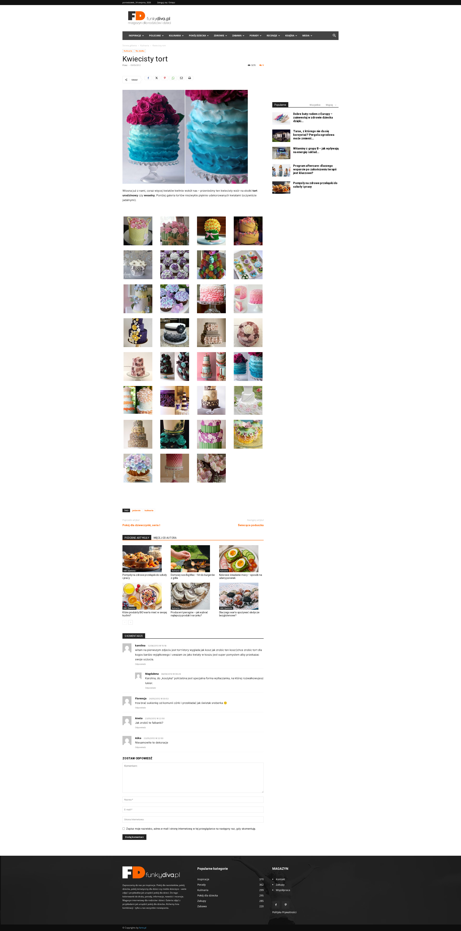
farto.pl (142, 927)
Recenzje (272, 35)
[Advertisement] (193, 496)
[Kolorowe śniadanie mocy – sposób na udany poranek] (241, 558)
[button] (334, 36)
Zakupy (280, 884)
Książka (289, 35)
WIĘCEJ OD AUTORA (164, 537)
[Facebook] (148, 79)
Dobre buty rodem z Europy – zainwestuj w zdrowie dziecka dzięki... (313, 117)
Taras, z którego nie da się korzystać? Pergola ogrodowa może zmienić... (313, 135)
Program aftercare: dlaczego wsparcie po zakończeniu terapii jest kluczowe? (314, 169)
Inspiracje (135, 35)
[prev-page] (124, 622)
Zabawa (236, 35)
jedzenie (136, 510)
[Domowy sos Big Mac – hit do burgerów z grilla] (193, 558)
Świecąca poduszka (251, 525)
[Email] (181, 79)
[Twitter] (156, 79)
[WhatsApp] (173, 79)
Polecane (155, 35)
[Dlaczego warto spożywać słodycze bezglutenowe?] (241, 596)
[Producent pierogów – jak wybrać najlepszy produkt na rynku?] (193, 596)
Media (305, 35)
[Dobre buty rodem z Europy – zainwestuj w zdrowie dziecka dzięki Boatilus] (281, 118)
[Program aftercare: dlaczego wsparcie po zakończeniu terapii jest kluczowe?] (281, 170)
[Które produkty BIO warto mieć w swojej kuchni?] (144, 596)
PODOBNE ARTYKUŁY (137, 537)
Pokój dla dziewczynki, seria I (141, 525)
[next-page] (130, 622)
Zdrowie (219, 35)
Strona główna (129, 45)
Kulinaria (175, 35)
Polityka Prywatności (284, 912)
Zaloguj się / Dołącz (166, 2)
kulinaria (149, 510)
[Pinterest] (164, 79)
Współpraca (283, 890)
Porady (254, 35)
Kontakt (280, 879)
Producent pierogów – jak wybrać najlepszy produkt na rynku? (189, 614)
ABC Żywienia (129, 570)
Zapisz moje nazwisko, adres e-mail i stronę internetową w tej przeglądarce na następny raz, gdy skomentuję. (191, 828)
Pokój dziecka (197, 35)
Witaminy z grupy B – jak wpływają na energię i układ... (315, 150)
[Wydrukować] (189, 79)
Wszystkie (315, 105)
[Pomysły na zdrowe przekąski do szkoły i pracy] (144, 558)
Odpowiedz (140, 664)
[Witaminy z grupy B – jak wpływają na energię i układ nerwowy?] (281, 153)
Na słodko (140, 51)
